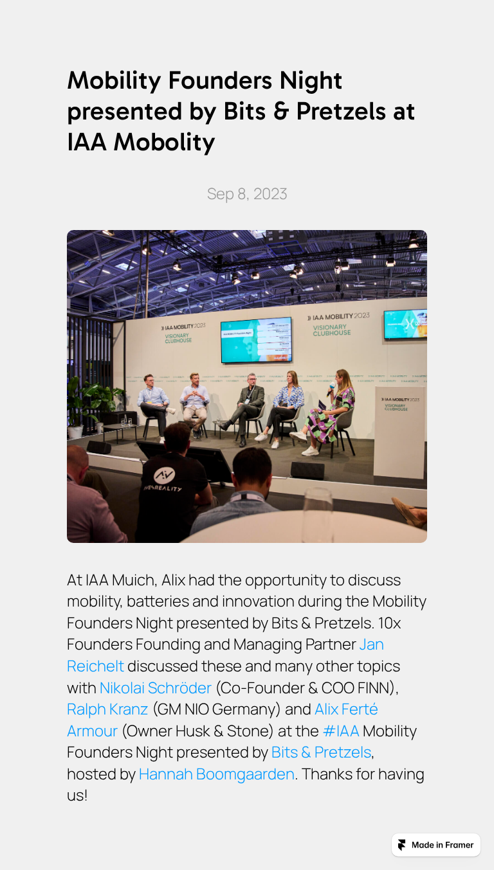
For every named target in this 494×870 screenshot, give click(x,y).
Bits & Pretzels (321, 751)
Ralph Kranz (108, 708)
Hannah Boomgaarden (217, 773)
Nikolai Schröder (156, 687)
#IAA (341, 730)
